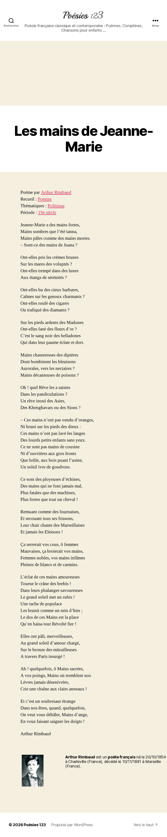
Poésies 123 (35, 824)
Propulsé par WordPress (72, 824)
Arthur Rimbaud (56, 192)
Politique (56, 206)
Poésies (45, 199)
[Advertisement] (83, 73)
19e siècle (47, 212)
